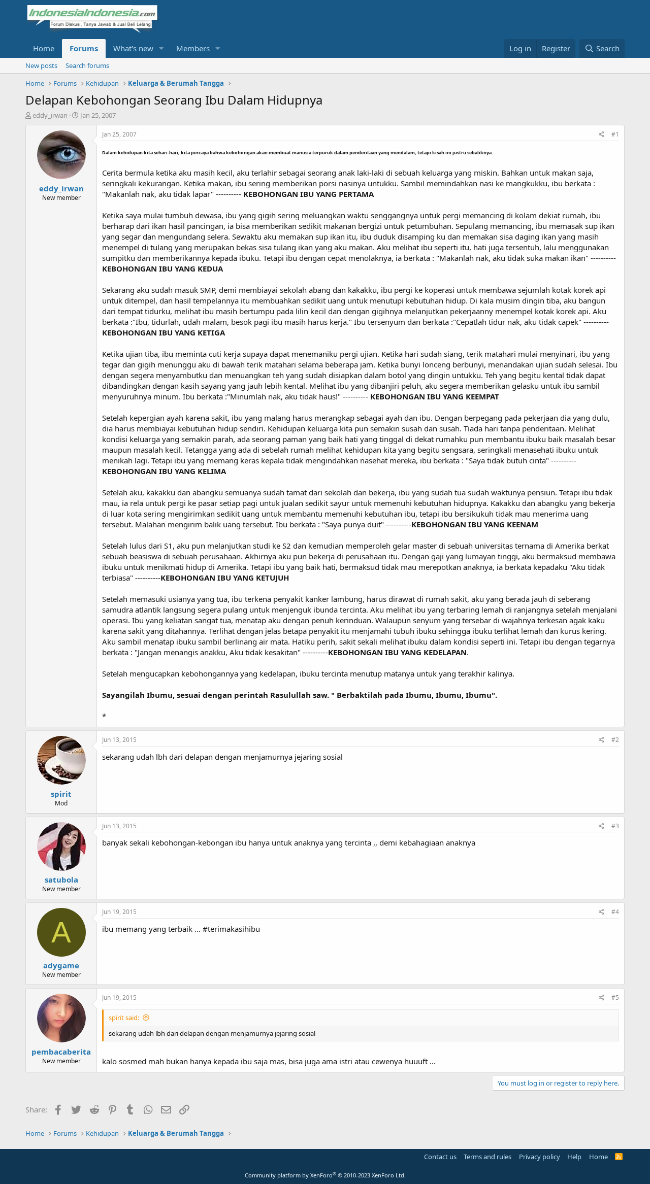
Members (193, 48)
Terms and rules (487, 1156)
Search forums (87, 65)
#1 (615, 134)
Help (574, 1156)
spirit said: (124, 1017)
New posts (41, 65)
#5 (615, 997)
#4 (615, 911)
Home (43, 48)
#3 (615, 826)
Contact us (440, 1156)
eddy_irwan (50, 115)
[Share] (601, 135)
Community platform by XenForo (325, 1175)
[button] (161, 48)
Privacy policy (539, 1156)
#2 (615, 739)
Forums (84, 48)
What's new (133, 48)
